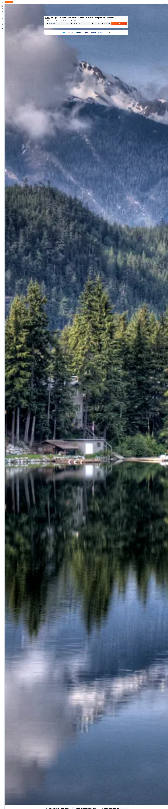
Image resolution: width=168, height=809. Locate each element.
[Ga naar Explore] (2, 18)
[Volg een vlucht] (2, 20)
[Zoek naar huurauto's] (2, 11)
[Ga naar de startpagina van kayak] (9, 2)
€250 (47, 18)
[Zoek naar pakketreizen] (2, 14)
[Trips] (2, 24)
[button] (2, 2)
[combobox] (48, 20)
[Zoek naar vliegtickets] (2, 6)
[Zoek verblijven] (2, 8)
